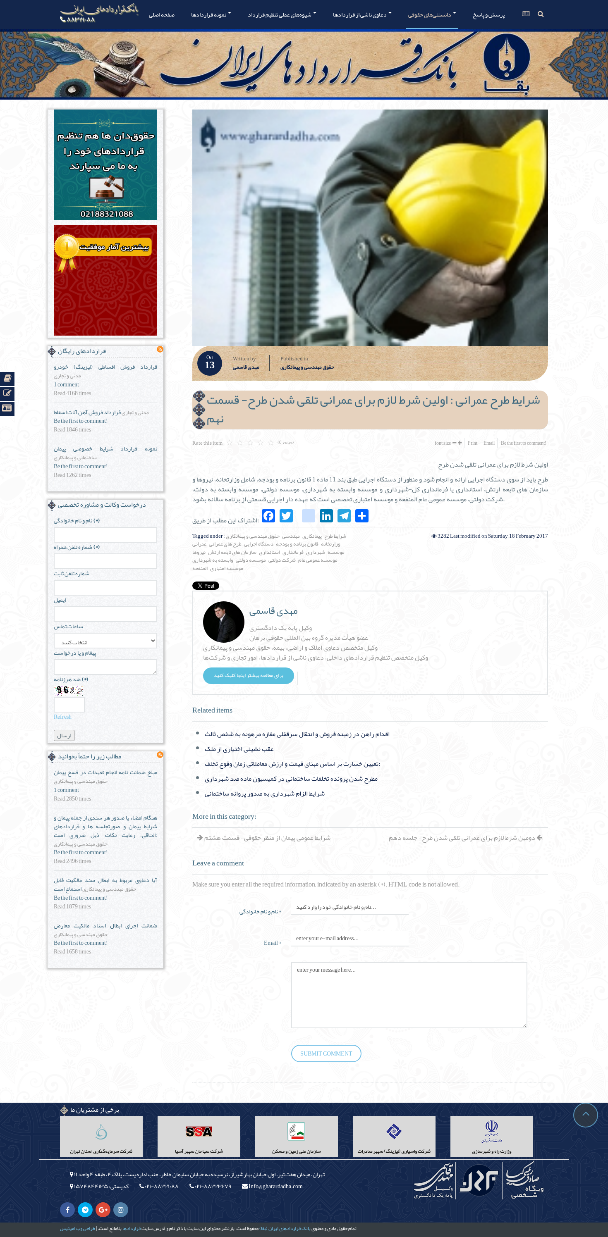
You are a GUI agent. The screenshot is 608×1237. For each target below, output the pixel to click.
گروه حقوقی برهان (479, 1180)
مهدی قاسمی (246, 367)
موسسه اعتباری (226, 568)
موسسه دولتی (251, 560)
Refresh (63, 716)
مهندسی (291, 536)
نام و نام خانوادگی (77, 520)
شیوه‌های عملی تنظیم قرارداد (280, 14)
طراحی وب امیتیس (77, 1228)
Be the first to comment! (523, 443)
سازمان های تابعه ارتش (232, 552)
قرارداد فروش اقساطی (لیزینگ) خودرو (105, 366)
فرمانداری (293, 552)
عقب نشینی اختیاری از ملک (239, 749)
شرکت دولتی (282, 560)
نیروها (199, 552)
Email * (272, 942)
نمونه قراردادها (209, 14)
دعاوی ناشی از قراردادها (360, 14)
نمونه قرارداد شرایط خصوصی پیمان (105, 448)
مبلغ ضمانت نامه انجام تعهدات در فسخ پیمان (105, 772)
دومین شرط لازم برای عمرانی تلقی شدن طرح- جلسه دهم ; (466, 838)
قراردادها (131, 1228)
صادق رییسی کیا (524, 1180)
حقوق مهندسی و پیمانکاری (307, 367)
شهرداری (315, 552)
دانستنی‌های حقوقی (430, 14)
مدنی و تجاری (67, 376)
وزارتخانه (330, 544)
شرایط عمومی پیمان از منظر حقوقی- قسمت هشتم (266, 837)
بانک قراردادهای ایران (289, 1228)
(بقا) (263, 1228)
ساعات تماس (68, 626)
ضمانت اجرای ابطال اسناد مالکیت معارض (105, 925)
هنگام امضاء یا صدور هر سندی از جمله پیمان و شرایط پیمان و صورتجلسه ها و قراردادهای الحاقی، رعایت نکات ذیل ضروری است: (105, 826)
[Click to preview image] (370, 228)
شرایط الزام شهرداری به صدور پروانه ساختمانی (265, 793)
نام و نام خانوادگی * (260, 911)
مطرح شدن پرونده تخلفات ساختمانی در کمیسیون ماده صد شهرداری (291, 779)
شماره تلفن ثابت (71, 573)
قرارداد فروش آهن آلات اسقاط (87, 412)
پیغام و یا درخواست (75, 652)
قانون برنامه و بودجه (297, 544)
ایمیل (60, 600)
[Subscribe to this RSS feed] (160, 349)
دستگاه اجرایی (258, 544)
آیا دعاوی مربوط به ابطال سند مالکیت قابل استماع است (105, 884)
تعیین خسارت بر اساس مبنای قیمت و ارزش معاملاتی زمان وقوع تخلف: (292, 764)
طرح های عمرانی (225, 544)
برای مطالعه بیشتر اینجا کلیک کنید (248, 675)
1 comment (66, 384)
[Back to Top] (585, 1115)
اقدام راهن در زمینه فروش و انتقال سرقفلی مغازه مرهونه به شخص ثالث (297, 734)
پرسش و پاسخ (489, 14)
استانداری (269, 552)
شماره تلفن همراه (77, 547)
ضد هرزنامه (71, 679)
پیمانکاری (312, 536)
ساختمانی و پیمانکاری (75, 458)
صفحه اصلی (162, 14)
